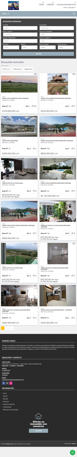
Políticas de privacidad (10, 410)
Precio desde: (44, 44)
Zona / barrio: (7, 31)
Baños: (23, 44)
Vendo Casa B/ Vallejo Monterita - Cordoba (56, 310)
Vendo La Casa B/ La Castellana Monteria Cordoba (55, 226)
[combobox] (20, 28)
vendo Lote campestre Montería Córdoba (56, 98)
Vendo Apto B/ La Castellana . (12, 183)
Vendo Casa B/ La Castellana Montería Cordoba (54, 268)
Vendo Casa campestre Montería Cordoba (56, 183)
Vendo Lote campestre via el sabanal (15, 98)
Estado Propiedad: (9, 38)
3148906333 (50, 4)
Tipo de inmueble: (46, 31)
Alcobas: (6, 44)
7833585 (41, 4)
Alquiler (5, 399)
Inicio (5, 393)
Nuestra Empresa (9, 404)
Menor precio (17, 69)
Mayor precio (28, 69)
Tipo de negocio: (45, 38)
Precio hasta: (62, 44)
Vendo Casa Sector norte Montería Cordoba (57, 140)
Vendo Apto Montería (10, 140)
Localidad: (43, 25)
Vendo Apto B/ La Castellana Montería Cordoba (16, 310)
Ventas (5, 396)
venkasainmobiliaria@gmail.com (13, 380)
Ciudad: (5, 25)
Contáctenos (7, 407)
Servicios (6, 401)
